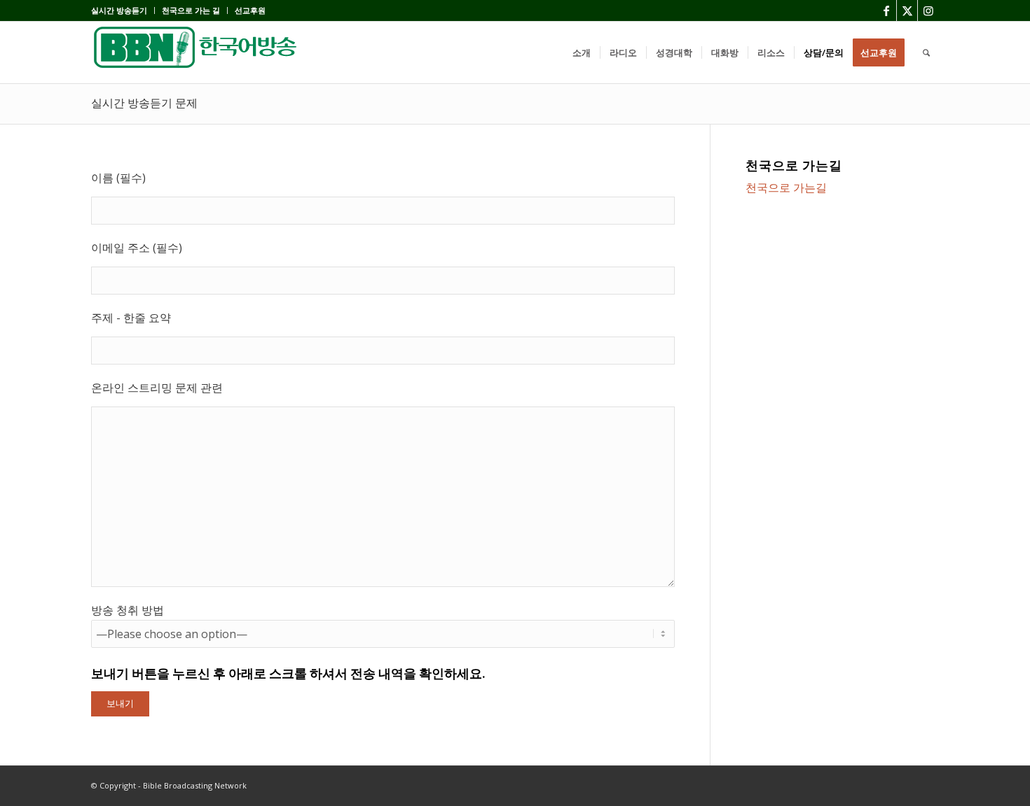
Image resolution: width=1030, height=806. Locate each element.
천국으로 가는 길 (191, 10)
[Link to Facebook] (886, 10)
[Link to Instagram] (928, 10)
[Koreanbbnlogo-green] (196, 52)
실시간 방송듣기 (119, 10)
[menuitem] (123, 10)
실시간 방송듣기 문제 (144, 103)
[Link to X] (907, 10)
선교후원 (250, 10)
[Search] (926, 52)
